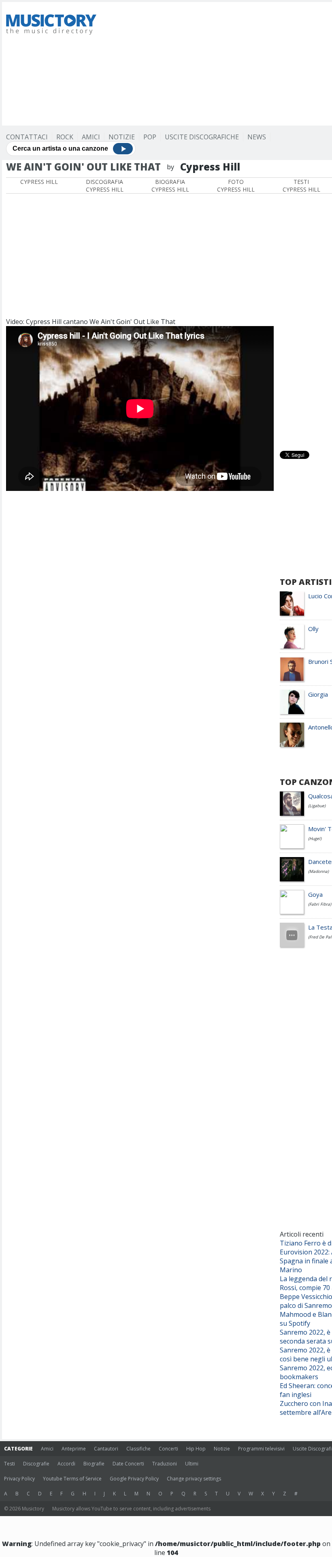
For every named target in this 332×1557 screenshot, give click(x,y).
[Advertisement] (219, 62)
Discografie (36, 1463)
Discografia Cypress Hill (104, 185)
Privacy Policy (19, 1478)
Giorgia (318, 694)
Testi (9, 1463)
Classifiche (138, 1448)
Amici (91, 136)
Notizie (122, 136)
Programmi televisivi (261, 1448)
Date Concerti (128, 1463)
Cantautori (106, 1448)
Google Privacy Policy (134, 1478)
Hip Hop (196, 1448)
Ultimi (191, 1463)
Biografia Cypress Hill (170, 185)
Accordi (66, 1463)
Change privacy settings (194, 1478)
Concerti (168, 1448)
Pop (149, 136)
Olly (313, 629)
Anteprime (74, 1448)
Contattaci (27, 136)
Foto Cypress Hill (236, 185)
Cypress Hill (39, 182)
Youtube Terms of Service (72, 1478)
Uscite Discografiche (202, 136)
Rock (64, 136)
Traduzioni (164, 1463)
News (256, 136)
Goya (315, 894)
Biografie (93, 1463)
